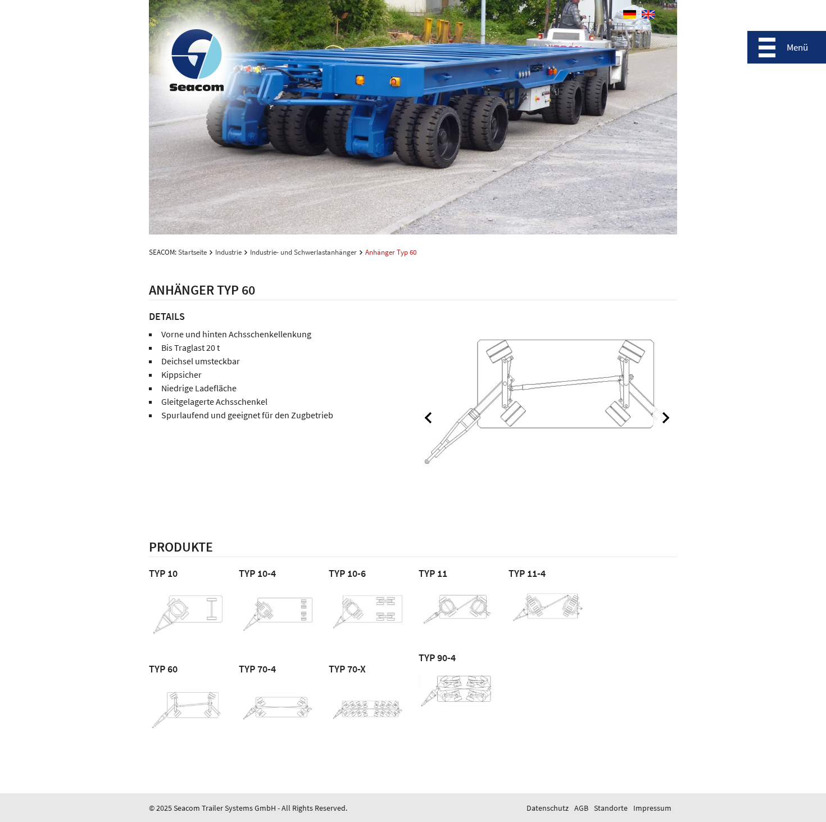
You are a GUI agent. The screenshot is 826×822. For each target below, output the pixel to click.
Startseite (192, 252)
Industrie (228, 252)
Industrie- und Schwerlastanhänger (303, 252)
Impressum (652, 808)
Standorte (611, 808)
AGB (581, 808)
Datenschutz (548, 808)
